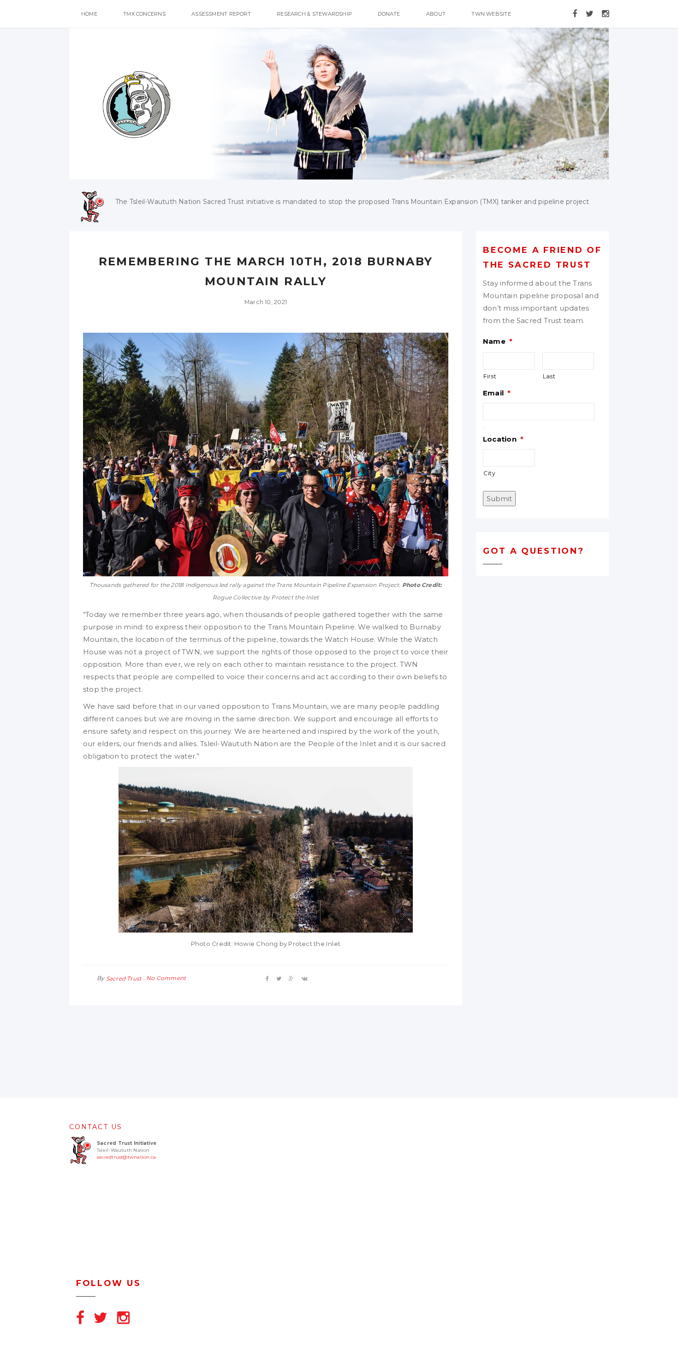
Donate (389, 14)
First (489, 376)
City (489, 473)
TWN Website (491, 14)
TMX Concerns (144, 14)
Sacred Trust (124, 978)
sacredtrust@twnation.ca (126, 1157)
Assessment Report (221, 14)
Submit (499, 498)
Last (549, 376)
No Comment (166, 978)
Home (89, 14)
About (436, 14)
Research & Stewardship (314, 14)
